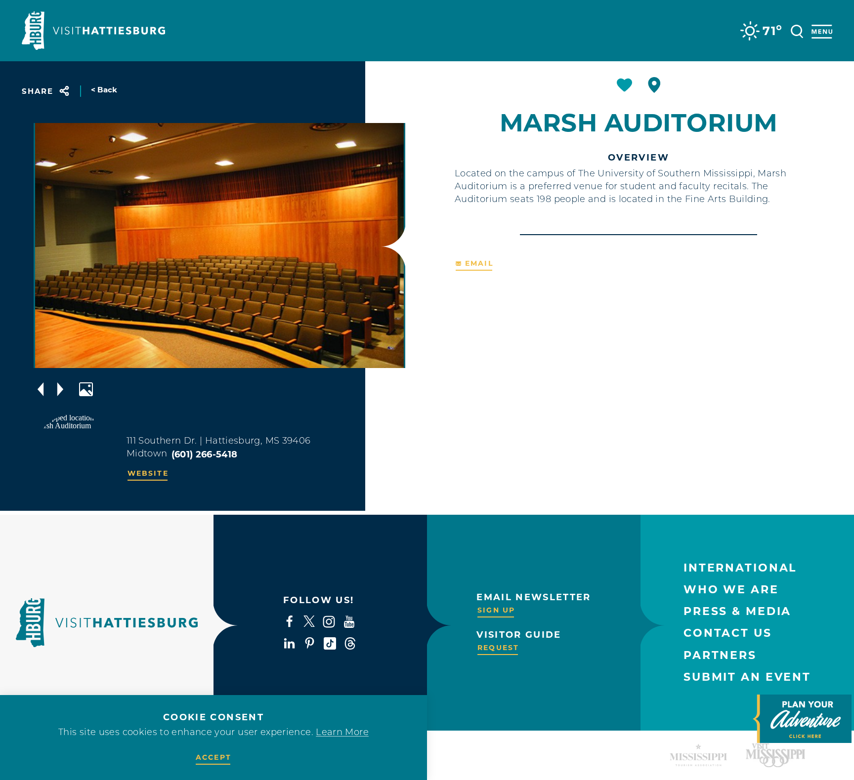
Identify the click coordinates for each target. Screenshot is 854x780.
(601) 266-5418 (204, 454)
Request (498, 647)
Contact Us (727, 633)
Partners (720, 655)
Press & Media (737, 611)
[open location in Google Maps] (74, 454)
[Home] (93, 30)
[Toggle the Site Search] (797, 30)
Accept (213, 757)
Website (148, 473)
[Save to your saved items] (624, 85)
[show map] (654, 85)
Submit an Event (747, 677)
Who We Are (731, 589)
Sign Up (496, 610)
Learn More (342, 733)
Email (479, 263)
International (740, 568)
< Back (104, 89)
